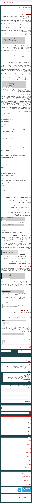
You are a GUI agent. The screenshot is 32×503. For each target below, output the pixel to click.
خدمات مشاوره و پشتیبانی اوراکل (26, 407)
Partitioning (29, 453)
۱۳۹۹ (30, 426)
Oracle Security (28, 452)
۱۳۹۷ (30, 428)
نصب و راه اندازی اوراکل (28, 468)
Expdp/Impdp (29, 444)
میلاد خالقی (28, 339)
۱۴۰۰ (30, 424)
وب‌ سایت (28, 397)
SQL (29, 346)
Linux (30, 449)
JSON (30, 448)
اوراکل (21, 347)
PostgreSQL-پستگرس (28, 456)
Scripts (30, 460)
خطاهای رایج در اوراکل (28, 467)
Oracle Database (7, 2)
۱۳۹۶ (30, 430)
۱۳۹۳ (30, 434)
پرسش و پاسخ (29, 465)
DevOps (29, 443)
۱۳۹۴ (30, 432)
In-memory (29, 447)
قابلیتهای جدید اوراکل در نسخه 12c (26, 479)
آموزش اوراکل (24, 347)
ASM (30, 440)
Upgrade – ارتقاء (28, 463)
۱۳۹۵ (30, 431)
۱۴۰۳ (30, 420)
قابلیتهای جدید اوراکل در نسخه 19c (26, 476)
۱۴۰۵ (30, 418)
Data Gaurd (29, 441)
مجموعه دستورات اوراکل (28, 481)
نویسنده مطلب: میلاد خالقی (27, 8)
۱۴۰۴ (30, 419)
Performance (29, 455)
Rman (30, 459)
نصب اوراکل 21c (28, 484)
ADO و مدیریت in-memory (5, 350)
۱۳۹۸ (30, 427)
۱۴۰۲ (30, 422)
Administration (29, 439)
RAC (30, 457)
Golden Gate (29, 445)
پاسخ (29, 362)
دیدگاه (29, 387)
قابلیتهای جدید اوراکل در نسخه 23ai (26, 473)
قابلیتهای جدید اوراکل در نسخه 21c (26, 475)
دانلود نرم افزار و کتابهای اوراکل (27, 480)
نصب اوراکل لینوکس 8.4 (28, 483)
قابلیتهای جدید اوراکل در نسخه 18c (26, 477)
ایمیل (29, 393)
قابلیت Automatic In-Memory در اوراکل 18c (25, 351)
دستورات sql (19, 347)
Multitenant (29, 451)
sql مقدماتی (27, 347)
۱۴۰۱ (30, 423)
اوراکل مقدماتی (29, 464)
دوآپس (16, 347)
